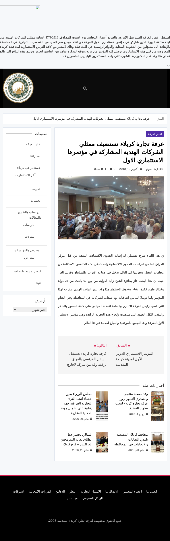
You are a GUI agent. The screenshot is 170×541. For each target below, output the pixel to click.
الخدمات (36, 200)
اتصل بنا (151, 491)
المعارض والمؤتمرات (27, 250)
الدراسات (29, 225)
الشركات (19, 491)
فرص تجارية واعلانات (27, 271)
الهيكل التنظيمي (92, 498)
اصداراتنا (35, 156)
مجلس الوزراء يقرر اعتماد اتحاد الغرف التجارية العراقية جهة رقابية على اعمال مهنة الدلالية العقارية (76, 403)
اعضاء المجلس (132, 491)
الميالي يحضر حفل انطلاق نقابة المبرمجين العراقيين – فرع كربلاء (76, 439)
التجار (72, 491)
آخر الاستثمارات (25, 175)
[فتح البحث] (85, 88)
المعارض (29, 257)
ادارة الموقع (152, 169)
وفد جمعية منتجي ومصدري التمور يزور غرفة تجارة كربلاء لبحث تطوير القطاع (131, 401)
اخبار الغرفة (155, 134)
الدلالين (60, 491)
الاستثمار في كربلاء (29, 167)
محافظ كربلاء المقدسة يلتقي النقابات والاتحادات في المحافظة (131, 439)
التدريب (36, 189)
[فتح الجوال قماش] (138, 88)
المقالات (30, 236)
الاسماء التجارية (91, 491)
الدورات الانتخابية (40, 491)
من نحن (72, 498)
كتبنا (38, 283)
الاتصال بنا (111, 491)
